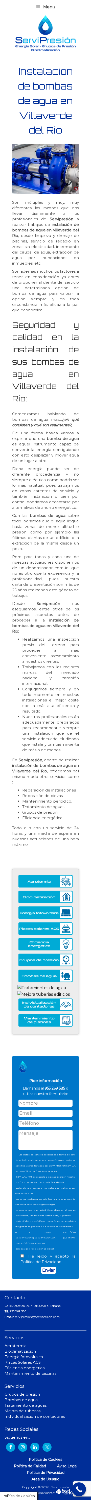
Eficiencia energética (25, 1367)
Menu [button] (49, 7)
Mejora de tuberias (22, 1410)
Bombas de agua (21, 1399)
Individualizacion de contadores (35, 1416)
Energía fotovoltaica (24, 1356)
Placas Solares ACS (23, 1362)
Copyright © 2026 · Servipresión (45, 1487)
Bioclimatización (20, 1351)
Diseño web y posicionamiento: (33, 1493)
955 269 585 (18, 1311)
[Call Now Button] (79, 1489)
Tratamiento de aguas (26, 1405)
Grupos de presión (22, 1394)
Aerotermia (16, 1345)
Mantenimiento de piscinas (30, 1373)
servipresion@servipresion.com (37, 1317)
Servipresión (45, 33)
